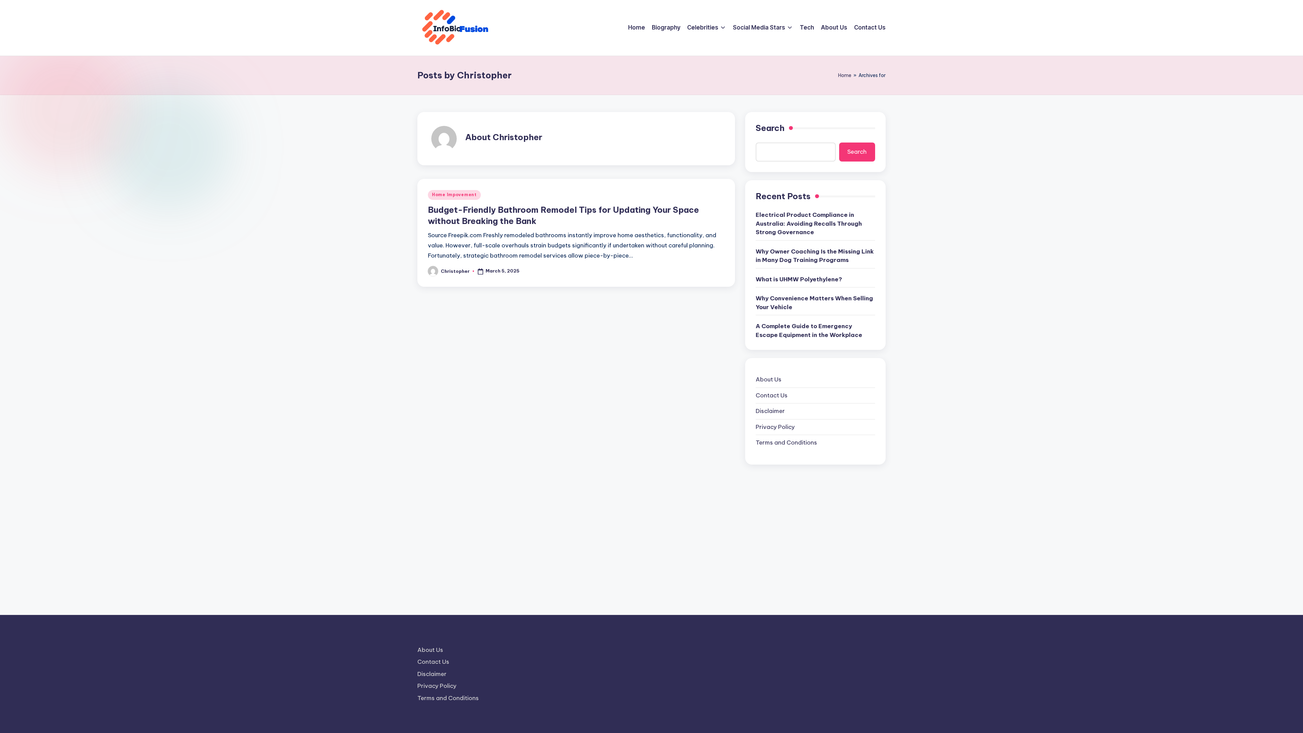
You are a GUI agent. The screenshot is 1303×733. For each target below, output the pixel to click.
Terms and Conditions (786, 442)
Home (844, 75)
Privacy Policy (775, 427)
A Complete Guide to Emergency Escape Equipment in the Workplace (809, 330)
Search (770, 128)
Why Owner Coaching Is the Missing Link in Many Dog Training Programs (815, 256)
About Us (768, 379)
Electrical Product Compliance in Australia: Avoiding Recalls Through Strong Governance (809, 223)
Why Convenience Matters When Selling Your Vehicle (814, 303)
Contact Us (772, 395)
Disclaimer (770, 411)
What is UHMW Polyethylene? (799, 279)
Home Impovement (454, 194)
